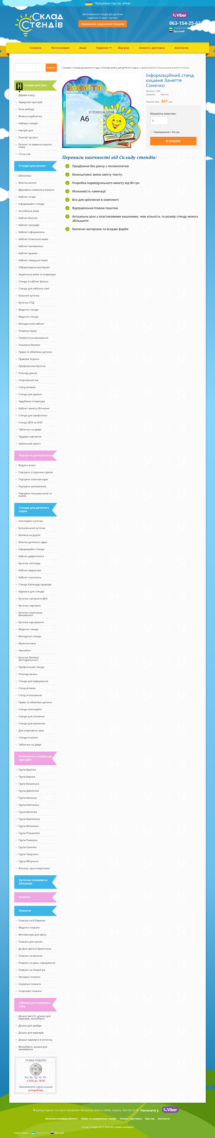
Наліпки (24, 897)
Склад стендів (89, 1127)
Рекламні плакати (29, 977)
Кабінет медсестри (29, 570)
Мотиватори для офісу (32, 934)
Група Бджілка (27, 769)
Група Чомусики (28, 854)
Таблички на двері (29, 429)
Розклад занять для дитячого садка (119, 67)
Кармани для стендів (31, 591)
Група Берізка (26, 776)
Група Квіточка (27, 812)
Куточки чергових (29, 605)
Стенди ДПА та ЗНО (30, 422)
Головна (35, 48)
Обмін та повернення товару (98, 1118)
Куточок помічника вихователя (30, 614)
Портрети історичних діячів (35, 472)
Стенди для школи (32, 166)
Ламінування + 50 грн (167, 132)
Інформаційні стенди (31, 203)
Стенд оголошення (30, 695)
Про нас (150, 1118)
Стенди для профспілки (32, 415)
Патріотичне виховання (33, 337)
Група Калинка (27, 797)
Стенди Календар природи (34, 584)
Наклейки (24, 650)
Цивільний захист (29, 443)
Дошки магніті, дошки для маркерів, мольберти (34, 1017)
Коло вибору (26, 109)
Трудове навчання (29, 436)
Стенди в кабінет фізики (33, 281)
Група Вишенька (28, 783)
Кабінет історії (27, 196)
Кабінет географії (28, 225)
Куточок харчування (31, 622)
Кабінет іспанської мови (33, 239)
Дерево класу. (26, 95)
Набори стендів (28, 123)
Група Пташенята (29, 833)
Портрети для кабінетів (35, 455)
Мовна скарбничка (30, 116)
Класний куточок (28, 295)
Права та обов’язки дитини (35, 352)
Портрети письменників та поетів (35, 495)
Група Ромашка (27, 840)
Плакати (25, 910)
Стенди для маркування (33, 681)
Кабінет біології (27, 218)
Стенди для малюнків (31, 723)
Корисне (102, 48)
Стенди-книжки (28, 737)
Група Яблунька (28, 861)
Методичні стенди (29, 636)
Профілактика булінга (31, 366)
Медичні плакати (29, 927)
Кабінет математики (30, 246)
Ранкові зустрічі (28, 137)
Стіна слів (24, 154)
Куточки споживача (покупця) (33, 881)
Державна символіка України (36, 189)
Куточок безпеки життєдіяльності (28, 659)
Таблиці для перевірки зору (35, 1004)
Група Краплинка (29, 819)
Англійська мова (28, 211)
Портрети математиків (32, 486)
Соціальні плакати (29, 984)
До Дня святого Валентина (34, 948)
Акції (82, 48)
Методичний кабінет (31, 323)
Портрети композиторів (33, 479)
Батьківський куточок (31, 528)
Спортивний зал (28, 380)
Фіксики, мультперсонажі (34, 868)
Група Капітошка (28, 804)
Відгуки (123, 48)
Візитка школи (27, 182)
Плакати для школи (30, 941)
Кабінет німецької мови (33, 260)
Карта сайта (21, 1132)
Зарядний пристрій (30, 102)
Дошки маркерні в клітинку (35, 1039)
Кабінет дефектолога (31, 556)
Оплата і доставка (152, 48)
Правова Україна (28, 359)
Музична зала (27, 643)
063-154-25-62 (185, 23)
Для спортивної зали (31, 730)
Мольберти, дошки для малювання (32, 1048)
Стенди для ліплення (31, 716)
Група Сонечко (27, 847)
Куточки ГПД (26, 302)
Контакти (181, 48)
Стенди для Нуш (35, 85)
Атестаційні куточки (30, 521)
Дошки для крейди (30, 1025)
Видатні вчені (27, 465)
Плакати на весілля (30, 955)
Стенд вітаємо (27, 387)
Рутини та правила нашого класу (35, 146)
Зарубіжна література (31, 401)
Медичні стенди (28, 309)
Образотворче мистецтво (34, 267)
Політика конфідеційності (61, 1118)
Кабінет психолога (29, 577)
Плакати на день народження (36, 962)
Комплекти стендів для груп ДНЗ (35, 757)
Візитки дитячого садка (32, 542)
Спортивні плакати (30, 991)
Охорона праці (27, 330)
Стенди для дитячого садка (34, 509)
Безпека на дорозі (29, 535)
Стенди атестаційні (30, 709)
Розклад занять (27, 674)
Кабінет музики (27, 253)
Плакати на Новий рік (32, 969)
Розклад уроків (27, 373)
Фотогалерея (60, 48)
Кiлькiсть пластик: (163, 113)
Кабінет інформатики (31, 232)
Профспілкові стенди (31, 667)
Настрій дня (25, 130)
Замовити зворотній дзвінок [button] (102, 24)
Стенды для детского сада (86, 67)
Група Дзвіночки (28, 790)
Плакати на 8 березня (31, 920)
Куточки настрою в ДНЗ (33, 598)
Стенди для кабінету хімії (33, 288)
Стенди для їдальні (30, 394)
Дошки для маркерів (31, 1032)
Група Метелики (28, 826)
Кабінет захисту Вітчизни (34, 408)
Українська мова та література (37, 274)
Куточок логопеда (29, 563)
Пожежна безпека (29, 344)
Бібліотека (24, 175)
